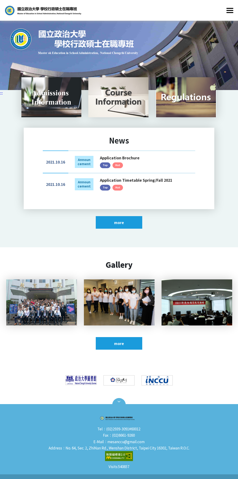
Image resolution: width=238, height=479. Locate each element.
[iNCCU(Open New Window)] (157, 380)
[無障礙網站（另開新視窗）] (119, 456)
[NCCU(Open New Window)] (119, 380)
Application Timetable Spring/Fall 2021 (136, 180)
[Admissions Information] (51, 97)
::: (1, 93)
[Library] (80, 380)
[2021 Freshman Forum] (119, 302)
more (119, 222)
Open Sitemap (119, 401)
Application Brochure (119, 158)
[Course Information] (118, 97)
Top (105, 165)
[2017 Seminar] (197, 302)
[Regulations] (186, 97)
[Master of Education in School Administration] (119, 55)
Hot (117, 165)
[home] (63, 10)
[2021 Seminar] (41, 302)
